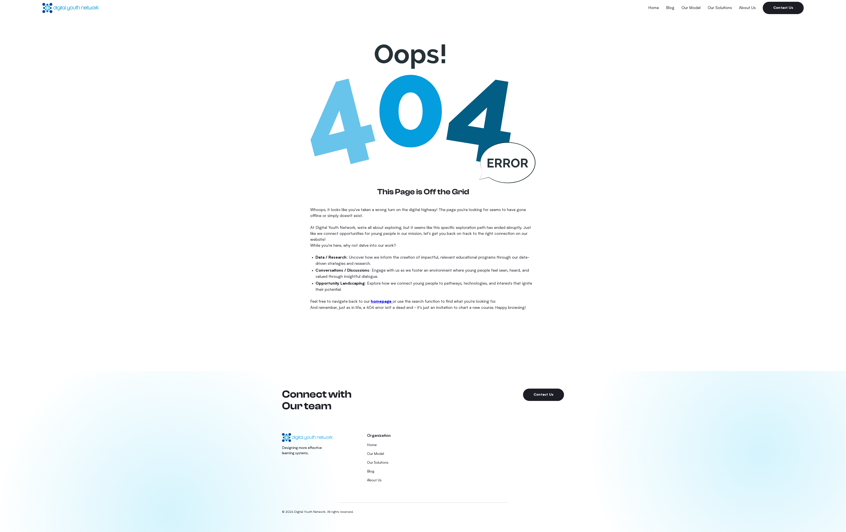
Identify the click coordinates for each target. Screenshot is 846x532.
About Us (747, 8)
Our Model (691, 8)
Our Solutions (720, 8)
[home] (70, 8)
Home (653, 8)
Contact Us (783, 8)
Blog (670, 8)
